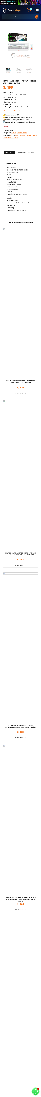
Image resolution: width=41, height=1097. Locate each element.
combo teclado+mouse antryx (25, 135)
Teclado (13, 133)
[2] (19, 70)
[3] (8, 70)
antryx (12, 135)
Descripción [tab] (9, 152)
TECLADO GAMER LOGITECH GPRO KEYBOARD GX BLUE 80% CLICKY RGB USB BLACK (20, 554)
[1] (29, 70)
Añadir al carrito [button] (20, 393)
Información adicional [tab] (26, 152)
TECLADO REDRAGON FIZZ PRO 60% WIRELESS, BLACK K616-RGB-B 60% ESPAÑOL (20, 726)
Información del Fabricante (12, 111)
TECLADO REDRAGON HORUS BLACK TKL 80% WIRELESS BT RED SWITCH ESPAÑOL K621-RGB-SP (20, 899)
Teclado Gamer (22, 133)
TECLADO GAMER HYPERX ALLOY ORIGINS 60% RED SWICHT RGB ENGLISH (20, 382)
